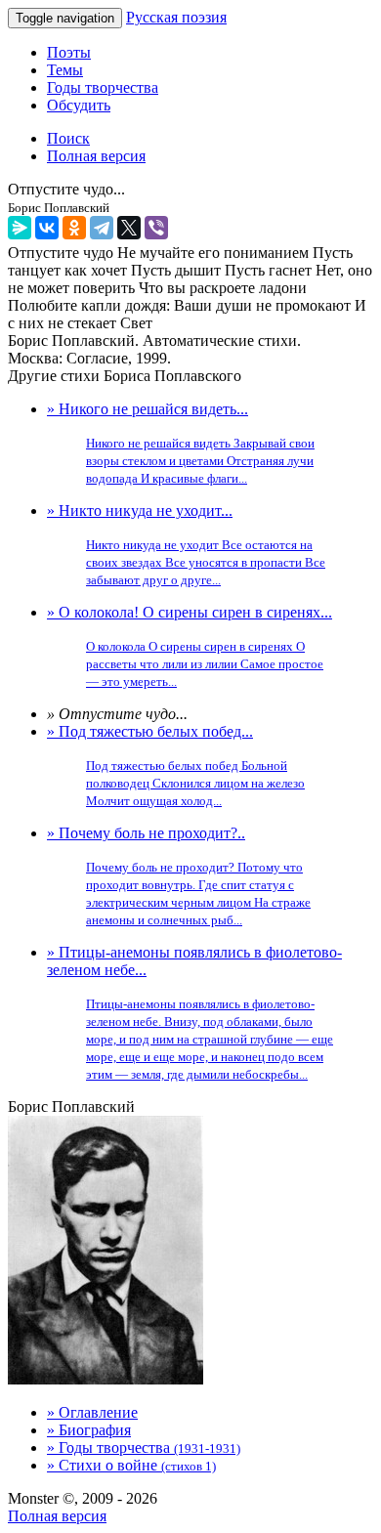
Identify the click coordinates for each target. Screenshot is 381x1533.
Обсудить (78, 105)
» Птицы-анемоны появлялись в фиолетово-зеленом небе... (194, 1013)
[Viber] (156, 227)
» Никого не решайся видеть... (181, 443)
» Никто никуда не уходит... (186, 544)
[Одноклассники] (74, 227)
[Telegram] (101, 227)
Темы (65, 70)
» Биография (89, 1430)
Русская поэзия (176, 17)
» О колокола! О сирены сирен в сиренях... (189, 646)
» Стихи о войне (131, 1465)
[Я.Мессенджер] (19, 227)
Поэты (69, 52)
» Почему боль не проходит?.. (179, 876)
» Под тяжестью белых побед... (176, 765)
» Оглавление (92, 1412)
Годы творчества (102, 87)
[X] (129, 227)
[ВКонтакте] (47, 227)
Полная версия (57, 1516)
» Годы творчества (143, 1447)
